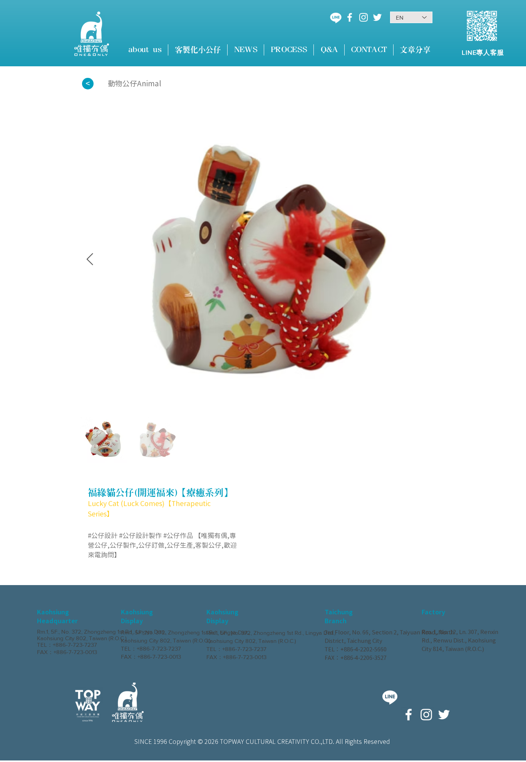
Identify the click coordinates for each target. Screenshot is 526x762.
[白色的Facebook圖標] (349, 17)
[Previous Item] (90, 259)
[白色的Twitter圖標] (377, 17)
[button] (197, 50)
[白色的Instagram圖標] (363, 17)
